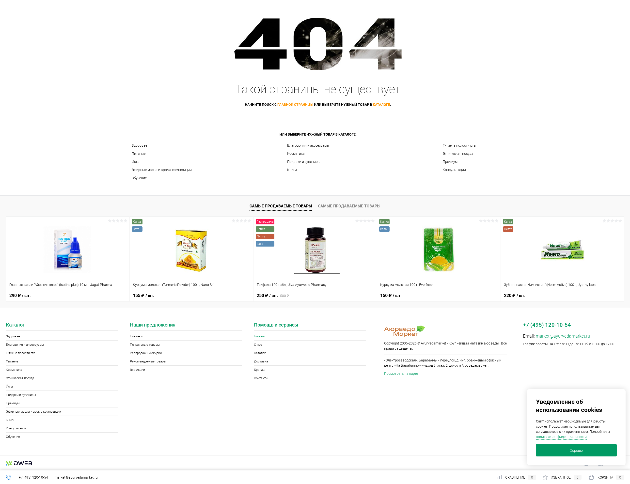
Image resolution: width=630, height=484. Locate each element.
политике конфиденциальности (561, 437)
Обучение (139, 178)
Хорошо (576, 451)
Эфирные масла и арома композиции (162, 170)
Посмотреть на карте (401, 373)
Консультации (454, 170)
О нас (258, 344)
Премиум (450, 162)
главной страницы (295, 105)
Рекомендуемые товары (148, 361)
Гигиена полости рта (459, 145)
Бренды (259, 370)
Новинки (136, 336)
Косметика (296, 154)
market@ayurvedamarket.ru (563, 336)
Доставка (261, 361)
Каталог (260, 353)
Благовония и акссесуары (308, 145)
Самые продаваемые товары (281, 206)
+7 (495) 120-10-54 (33, 477)
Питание (138, 154)
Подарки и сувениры (303, 162)
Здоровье (139, 145)
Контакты (261, 378)
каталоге (381, 105)
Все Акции (137, 370)
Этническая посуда (458, 154)
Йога (136, 162)
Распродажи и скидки (146, 353)
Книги (292, 170)
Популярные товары (145, 344)
